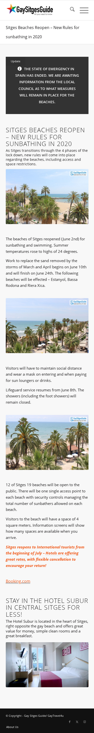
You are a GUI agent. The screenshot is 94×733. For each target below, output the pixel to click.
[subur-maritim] (47, 664)
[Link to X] (77, 721)
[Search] (70, 10)
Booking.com (18, 581)
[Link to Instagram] (84, 721)
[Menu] (81, 10)
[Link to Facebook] (69, 721)
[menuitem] (70, 10)
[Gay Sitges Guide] (39, 10)
